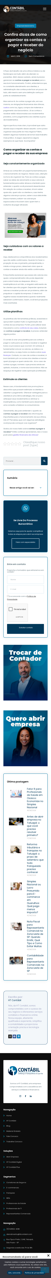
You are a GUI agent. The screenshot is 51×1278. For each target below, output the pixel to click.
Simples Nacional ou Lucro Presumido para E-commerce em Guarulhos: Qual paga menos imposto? (34, 897)
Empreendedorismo (25, 26)
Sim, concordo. (14, 1273)
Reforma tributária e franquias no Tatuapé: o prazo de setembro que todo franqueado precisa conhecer (35, 858)
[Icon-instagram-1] (20, 1096)
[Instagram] (10, 1036)
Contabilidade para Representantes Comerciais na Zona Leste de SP (36, 963)
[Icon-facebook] (25, 1096)
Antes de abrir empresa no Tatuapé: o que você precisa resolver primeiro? (35, 826)
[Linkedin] (19, 1036)
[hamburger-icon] (45, 9)
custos (6, 107)
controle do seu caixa (29, 328)
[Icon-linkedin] (31, 1096)
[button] (40, 488)
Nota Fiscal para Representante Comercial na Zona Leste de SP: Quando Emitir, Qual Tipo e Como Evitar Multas (35, 934)
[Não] (45, 1270)
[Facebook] (14, 1036)
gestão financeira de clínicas (25, 435)
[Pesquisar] (44, 461)
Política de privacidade (34, 1273)
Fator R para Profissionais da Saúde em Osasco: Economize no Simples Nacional (35, 798)
